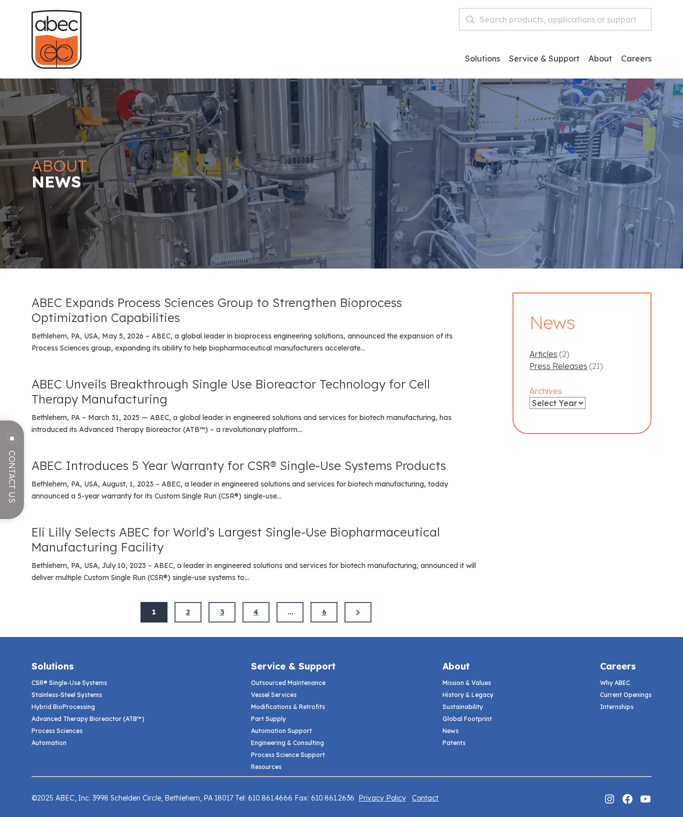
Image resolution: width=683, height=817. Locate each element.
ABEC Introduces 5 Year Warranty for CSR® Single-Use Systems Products (239, 465)
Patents (454, 742)
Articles (544, 354)
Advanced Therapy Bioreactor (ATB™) (88, 718)
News (450, 730)
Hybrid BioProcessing (63, 706)
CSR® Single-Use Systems (69, 682)
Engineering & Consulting (287, 742)
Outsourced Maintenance (288, 682)
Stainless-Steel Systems (67, 694)
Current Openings (626, 694)
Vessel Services (273, 694)
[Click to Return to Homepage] (57, 66)
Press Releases (559, 366)
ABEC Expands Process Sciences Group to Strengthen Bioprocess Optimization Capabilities (217, 310)
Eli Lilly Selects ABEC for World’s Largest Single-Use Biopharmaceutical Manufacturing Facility (236, 539)
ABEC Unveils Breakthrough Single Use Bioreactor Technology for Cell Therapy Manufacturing (231, 391)
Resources (266, 766)
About (600, 59)
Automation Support (281, 730)
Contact (425, 798)
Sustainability (462, 706)
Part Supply (268, 718)
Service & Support (544, 59)
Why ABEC (615, 682)
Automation (49, 742)
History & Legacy (468, 694)
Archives (546, 391)
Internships (617, 706)
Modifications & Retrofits (288, 706)
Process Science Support (288, 754)
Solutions (482, 59)
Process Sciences (57, 730)
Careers (618, 666)
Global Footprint (467, 718)
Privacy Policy (382, 798)
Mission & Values (466, 682)
